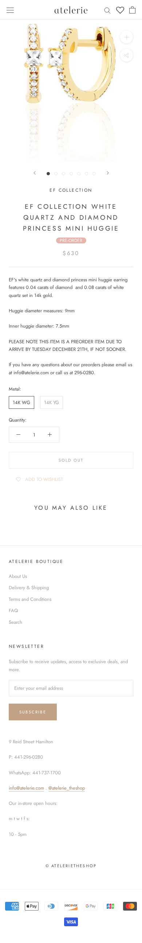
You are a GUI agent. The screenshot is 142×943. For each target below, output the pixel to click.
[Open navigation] (10, 9)
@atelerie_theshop (66, 787)
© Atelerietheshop (71, 866)
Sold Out (71, 460)
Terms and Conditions (30, 599)
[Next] (108, 173)
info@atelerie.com (26, 787)
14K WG (21, 402)
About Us (18, 576)
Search (15, 622)
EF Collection (71, 190)
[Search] (107, 10)
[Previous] (34, 173)
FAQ (13, 610)
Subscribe (32, 712)
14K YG (51, 402)
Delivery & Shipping (29, 587)
